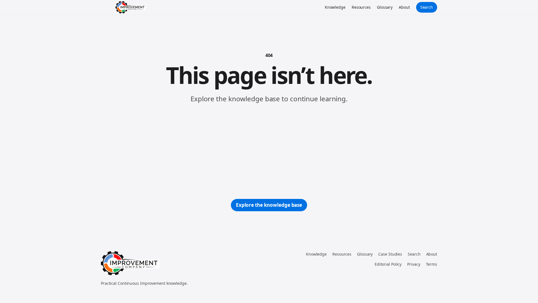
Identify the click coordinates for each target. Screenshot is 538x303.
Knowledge (335, 7)
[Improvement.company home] (130, 7)
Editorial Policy (388, 264)
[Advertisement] (269, 151)
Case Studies (390, 254)
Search (426, 7)
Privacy (413, 264)
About (404, 7)
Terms (431, 264)
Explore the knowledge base (269, 205)
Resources (361, 7)
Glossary (385, 7)
